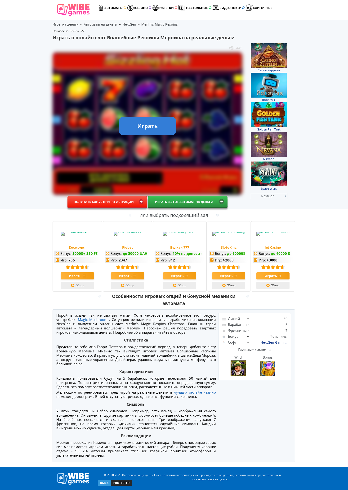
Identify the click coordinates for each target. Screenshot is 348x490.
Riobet (127, 247)
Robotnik (268, 100)
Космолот (77, 247)
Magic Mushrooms (93, 319)
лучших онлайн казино (195, 392)
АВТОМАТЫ (113, 8)
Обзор (80, 285)
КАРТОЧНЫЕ (262, 8)
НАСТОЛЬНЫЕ (197, 8)
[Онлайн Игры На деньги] (73, 485)
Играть (75, 276)
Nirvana (268, 159)
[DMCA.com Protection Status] (115, 485)
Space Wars (269, 188)
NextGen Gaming (273, 342)
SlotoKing (228, 247)
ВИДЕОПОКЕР (230, 8)
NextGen (268, 196)
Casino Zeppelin (269, 70)
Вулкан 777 (179, 247)
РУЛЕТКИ (166, 8)
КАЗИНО (141, 8)
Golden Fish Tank (269, 129)
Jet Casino (273, 247)
